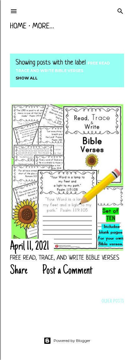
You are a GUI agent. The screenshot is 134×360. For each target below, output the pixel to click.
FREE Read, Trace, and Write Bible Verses (64, 258)
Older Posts (113, 301)
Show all (27, 78)
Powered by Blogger (72, 340)
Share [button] (18, 270)
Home (18, 26)
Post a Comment (67, 270)
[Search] (120, 10)
